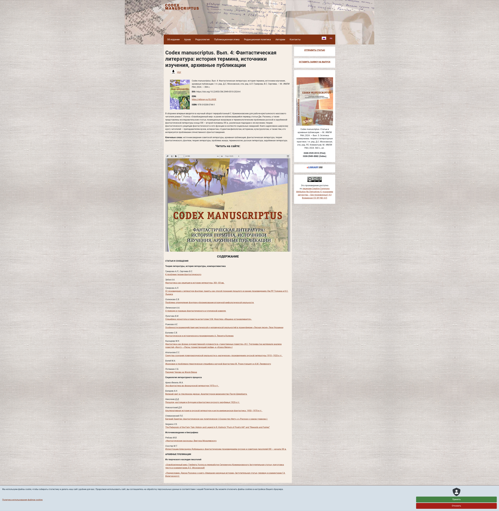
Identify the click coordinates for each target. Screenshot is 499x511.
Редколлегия (202, 39)
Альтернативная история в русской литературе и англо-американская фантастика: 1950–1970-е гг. (213, 410)
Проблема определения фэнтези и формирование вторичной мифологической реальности (209, 302)
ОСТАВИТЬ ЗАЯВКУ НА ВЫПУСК (314, 62)
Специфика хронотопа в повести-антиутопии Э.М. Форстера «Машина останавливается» (208, 319)
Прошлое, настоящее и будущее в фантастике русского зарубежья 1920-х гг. (202, 402)
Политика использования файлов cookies (22, 500)
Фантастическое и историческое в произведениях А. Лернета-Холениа (199, 336)
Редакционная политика (257, 39)
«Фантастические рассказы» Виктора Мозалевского (190, 441)
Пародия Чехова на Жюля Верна (181, 372)
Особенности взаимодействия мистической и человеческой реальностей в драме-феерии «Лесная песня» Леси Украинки (224, 327)
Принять (456, 499)
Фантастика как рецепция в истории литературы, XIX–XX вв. (195, 283)
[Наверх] (494, 506)
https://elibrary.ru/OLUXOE (204, 99)
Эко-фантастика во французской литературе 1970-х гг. (192, 385)
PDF (179, 72)
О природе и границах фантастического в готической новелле (195, 311)
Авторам (280, 39)
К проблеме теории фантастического (183, 274)
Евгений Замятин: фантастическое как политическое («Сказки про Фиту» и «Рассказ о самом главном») (216, 419)
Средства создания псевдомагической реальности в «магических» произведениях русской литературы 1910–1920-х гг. (224, 355)
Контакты (295, 39)
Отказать (456, 506)
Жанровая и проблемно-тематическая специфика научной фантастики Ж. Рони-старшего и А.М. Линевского (218, 364)
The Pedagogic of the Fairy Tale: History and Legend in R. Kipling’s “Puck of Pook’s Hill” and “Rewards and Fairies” (217, 427)
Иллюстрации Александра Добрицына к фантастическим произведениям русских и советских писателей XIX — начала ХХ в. (225, 449)
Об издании (173, 39)
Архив (187, 39)
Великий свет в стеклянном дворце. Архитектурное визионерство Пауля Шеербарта (206, 394)
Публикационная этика (226, 39)
